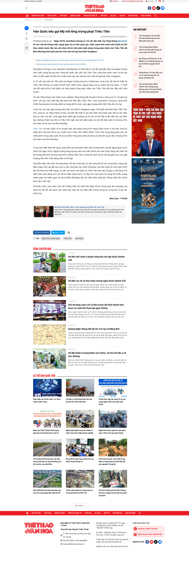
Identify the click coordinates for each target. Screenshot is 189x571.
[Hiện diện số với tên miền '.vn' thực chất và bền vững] (47, 388)
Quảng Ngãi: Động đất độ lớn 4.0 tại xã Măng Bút (94, 329)
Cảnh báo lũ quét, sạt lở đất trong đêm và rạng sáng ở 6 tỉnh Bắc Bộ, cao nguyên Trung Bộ (112, 461)
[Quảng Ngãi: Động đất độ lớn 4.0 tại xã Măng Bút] (49, 334)
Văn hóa (104, 16)
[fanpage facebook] (149, 8)
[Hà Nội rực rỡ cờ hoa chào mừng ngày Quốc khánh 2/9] (49, 286)
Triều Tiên (38, 129)
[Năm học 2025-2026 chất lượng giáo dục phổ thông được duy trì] (47, 419)
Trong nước (48, 20)
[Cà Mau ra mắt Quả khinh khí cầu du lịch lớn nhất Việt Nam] (80, 388)
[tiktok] (158, 8)
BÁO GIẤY (115, 1)
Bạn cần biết (146, 16)
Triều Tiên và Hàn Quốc (51, 238)
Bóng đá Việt (75, 16)
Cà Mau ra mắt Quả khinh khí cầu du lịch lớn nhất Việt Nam (79, 400)
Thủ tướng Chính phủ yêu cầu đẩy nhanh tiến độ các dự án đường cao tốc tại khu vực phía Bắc (47, 461)
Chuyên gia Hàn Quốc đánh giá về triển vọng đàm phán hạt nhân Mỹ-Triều (61, 64)
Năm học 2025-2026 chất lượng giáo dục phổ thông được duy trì (46, 431)
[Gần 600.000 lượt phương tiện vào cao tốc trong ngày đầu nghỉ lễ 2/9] (47, 479)
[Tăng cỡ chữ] (26, 43)
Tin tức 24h (51, 16)
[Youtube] (160, 1)
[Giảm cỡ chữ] (26, 52)
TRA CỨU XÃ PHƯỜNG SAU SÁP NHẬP (132, 1)
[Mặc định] (26, 48)
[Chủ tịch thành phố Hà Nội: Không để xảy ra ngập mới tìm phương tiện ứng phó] (113, 479)
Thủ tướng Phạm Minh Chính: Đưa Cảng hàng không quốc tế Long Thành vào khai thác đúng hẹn (150, 88)
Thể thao (63, 16)
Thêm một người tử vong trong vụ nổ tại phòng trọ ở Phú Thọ (79, 491)
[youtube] (154, 8)
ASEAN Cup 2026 (38, 16)
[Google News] (113, 37)
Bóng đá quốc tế (90, 16)
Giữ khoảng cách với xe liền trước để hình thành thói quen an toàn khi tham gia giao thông (96, 306)
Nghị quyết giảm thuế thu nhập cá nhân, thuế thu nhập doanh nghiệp (79, 431)
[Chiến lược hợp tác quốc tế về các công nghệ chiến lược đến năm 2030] (113, 388)
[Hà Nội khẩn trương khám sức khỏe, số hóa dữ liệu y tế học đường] (49, 358)
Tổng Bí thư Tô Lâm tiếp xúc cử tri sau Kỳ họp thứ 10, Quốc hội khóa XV (150, 75)
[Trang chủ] (27, 16)
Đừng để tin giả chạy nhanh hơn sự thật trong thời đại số (80, 460)
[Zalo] (162, 8)
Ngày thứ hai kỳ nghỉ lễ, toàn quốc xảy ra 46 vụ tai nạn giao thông (112, 431)
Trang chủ (28, 20)
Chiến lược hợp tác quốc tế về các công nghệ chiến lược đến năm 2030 (112, 401)
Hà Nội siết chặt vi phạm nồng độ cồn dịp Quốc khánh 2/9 (96, 258)
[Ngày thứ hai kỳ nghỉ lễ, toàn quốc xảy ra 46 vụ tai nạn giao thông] (113, 419)
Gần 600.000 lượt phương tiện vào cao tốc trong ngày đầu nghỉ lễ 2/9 (47, 491)
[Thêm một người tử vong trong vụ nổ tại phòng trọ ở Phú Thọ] (80, 479)
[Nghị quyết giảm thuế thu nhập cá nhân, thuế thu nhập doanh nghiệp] (80, 419)
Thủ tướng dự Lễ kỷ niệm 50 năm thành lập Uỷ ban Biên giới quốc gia (149, 38)
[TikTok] (163, 1)
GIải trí (122, 16)
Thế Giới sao (133, 16)
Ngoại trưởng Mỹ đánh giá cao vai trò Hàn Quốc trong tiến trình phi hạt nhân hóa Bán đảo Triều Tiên (70, 60)
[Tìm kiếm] (26, 8)
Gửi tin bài (150, 1)
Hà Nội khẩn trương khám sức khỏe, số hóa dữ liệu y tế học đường (97, 355)
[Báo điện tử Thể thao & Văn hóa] (94, 8)
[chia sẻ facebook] (26, 33)
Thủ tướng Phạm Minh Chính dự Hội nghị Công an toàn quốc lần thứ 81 (150, 49)
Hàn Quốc (122, 41)
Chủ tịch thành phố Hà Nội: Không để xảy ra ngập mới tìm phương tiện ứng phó (113, 492)
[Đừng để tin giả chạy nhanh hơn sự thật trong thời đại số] (80, 447)
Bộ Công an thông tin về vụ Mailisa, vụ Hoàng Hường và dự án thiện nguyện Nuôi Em (151, 62)
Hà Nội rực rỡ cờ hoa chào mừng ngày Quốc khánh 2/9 (97, 280)
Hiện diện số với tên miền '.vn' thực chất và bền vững (47, 400)
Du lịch (113, 16)
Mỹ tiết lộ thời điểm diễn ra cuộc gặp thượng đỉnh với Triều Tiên (79, 207)
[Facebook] (156, 1)
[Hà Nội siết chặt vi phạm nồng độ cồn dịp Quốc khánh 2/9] (49, 262)
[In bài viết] (26, 39)
